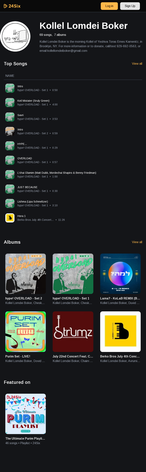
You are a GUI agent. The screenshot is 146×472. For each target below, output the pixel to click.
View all (137, 63)
